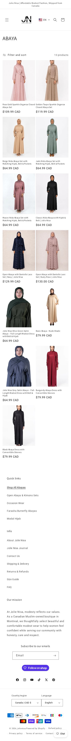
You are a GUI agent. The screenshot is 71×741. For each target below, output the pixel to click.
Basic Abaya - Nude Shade (48, 331)
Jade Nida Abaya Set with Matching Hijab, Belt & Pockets (50, 162)
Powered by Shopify (35, 728)
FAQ (9, 587)
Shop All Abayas (16, 487)
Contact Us (13, 556)
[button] (7, 20)
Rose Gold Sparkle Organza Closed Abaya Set (19, 105)
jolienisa (21, 728)
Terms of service (34, 733)
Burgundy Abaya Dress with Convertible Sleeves (49, 391)
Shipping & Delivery (18, 563)
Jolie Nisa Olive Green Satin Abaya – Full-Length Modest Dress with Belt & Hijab (18, 333)
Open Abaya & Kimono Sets (22, 495)
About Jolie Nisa (16, 540)
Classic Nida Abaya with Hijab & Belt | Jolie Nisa (51, 219)
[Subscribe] (55, 656)
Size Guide (13, 579)
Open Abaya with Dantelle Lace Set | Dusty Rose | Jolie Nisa (50, 275)
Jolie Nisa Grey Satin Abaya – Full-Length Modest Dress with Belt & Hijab (19, 393)
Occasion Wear (15, 503)
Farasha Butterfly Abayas (22, 511)
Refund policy (55, 728)
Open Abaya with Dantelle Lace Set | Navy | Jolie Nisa (17, 275)
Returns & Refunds (18, 571)
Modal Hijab (14, 518)
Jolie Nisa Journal (17, 548)
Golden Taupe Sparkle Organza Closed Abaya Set (50, 105)
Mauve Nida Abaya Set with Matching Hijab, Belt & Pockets (17, 219)
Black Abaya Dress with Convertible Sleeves (13, 450)
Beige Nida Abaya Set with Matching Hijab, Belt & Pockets (17, 162)
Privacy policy (16, 733)
